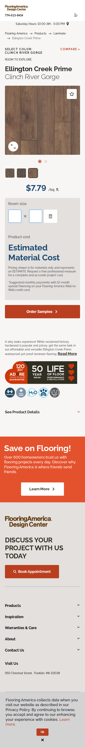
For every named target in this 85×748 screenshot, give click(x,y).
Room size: (17, 203)
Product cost (19, 237)
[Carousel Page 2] (46, 161)
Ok (43, 732)
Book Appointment (34, 571)
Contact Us (14, 650)
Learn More (39, 489)
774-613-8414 (14, 15)
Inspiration (14, 617)
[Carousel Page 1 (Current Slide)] (39, 161)
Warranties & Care (21, 628)
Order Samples (39, 311)
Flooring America (16, 33)
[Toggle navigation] (76, 15)
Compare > (70, 49)
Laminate (59, 33)
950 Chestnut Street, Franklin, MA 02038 (32, 673)
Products (40, 33)
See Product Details (22, 412)
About (10, 639)
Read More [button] (67, 353)
